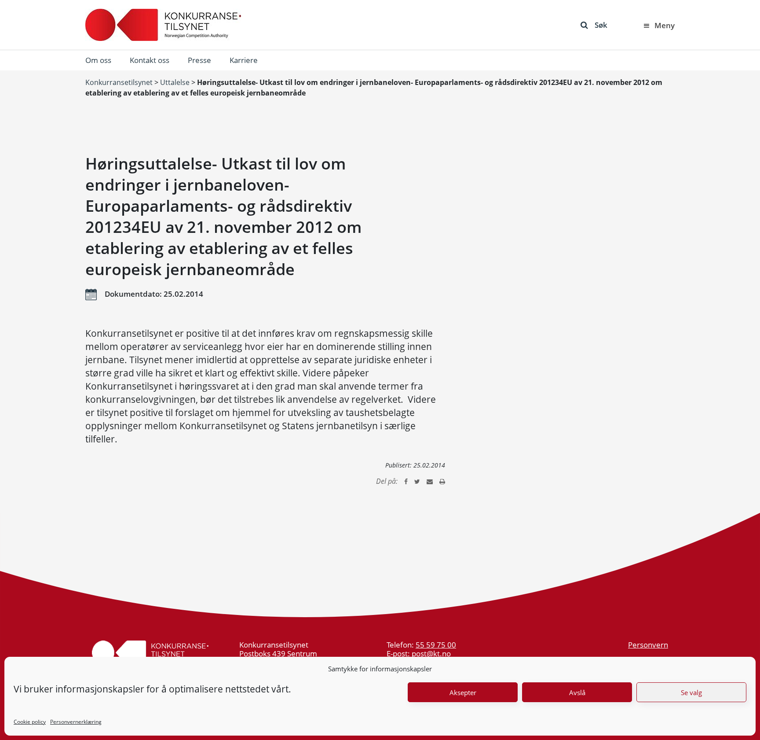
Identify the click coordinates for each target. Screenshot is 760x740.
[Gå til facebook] (406, 481)
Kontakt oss (149, 60)
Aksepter (462, 692)
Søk (601, 25)
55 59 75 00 (436, 645)
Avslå (577, 692)
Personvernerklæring (76, 721)
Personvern (648, 645)
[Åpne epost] (430, 481)
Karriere (244, 60)
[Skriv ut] (442, 481)
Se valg (691, 692)
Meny (664, 25)
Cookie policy (30, 721)
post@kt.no (431, 653)
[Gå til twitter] (417, 481)
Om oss (98, 60)
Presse (199, 60)
